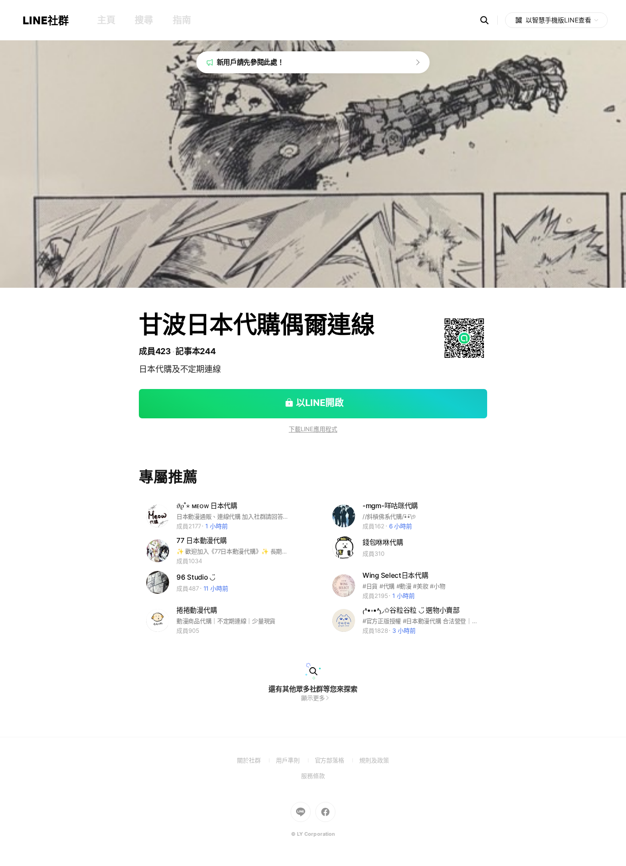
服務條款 (313, 775)
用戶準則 (295, 760)
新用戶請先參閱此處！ (250, 62)
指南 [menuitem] (182, 20)
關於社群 (256, 760)
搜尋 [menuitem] (144, 20)
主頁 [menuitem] (106, 20)
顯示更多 (313, 698)
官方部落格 (337, 760)
